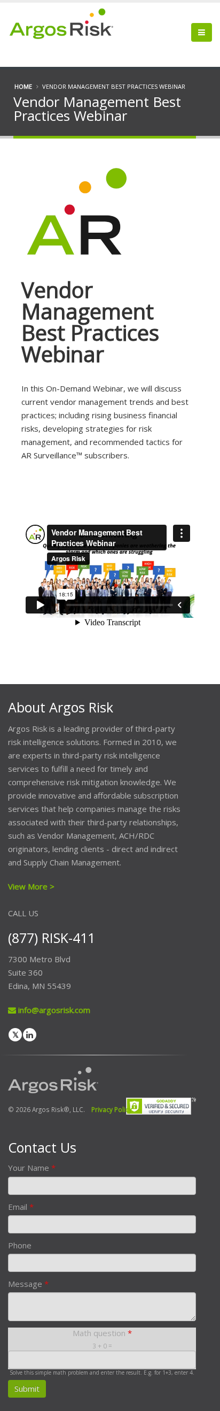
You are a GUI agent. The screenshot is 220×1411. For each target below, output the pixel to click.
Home (23, 86)
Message (28, 1283)
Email (21, 1206)
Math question (102, 1333)
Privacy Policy (111, 1109)
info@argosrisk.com (53, 1009)
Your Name (32, 1167)
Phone (20, 1245)
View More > (31, 886)
